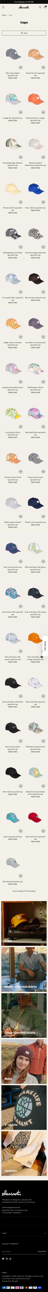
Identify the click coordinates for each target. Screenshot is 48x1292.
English (4, 1272)
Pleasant (20, 1276)
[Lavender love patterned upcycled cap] (35, 324)
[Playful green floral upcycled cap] (35, 368)
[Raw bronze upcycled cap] (35, 279)
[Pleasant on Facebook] (3, 1259)
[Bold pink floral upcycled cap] (35, 413)
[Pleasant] (24, 7)
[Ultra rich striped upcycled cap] (12, 54)
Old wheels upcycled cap (13, 881)
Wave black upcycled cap (13, 792)
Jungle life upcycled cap (12, 118)
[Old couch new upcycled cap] (35, 818)
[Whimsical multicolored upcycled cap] (35, 728)
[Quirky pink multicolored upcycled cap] (12, 368)
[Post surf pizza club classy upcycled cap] (35, 593)
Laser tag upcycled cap (12, 837)
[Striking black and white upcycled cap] (12, 234)
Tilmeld (32, 654)
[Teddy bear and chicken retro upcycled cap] (35, 773)
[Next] (37, 2)
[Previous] (10, 2)
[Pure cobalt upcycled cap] (35, 189)
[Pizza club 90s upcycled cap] (35, 683)
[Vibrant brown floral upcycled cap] (12, 458)
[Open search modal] (40, 7)
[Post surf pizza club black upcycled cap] (12, 683)
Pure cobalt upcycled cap (35, 208)
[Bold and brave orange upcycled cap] (35, 99)
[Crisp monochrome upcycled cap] (35, 458)
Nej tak (32, 660)
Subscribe (42, 1251)
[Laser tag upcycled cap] (12, 818)
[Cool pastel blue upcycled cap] (12, 279)
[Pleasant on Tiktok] (10, 1259)
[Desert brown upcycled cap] (35, 54)
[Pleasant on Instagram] (7, 1259)
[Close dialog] (46, 631)
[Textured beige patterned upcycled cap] (35, 234)
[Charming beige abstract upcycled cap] (12, 144)
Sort (25, 33)
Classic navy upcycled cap (35, 522)
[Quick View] (20, 67)
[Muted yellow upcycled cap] (12, 189)
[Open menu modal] (3, 7)
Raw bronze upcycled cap (35, 298)
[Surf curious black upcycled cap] (12, 728)
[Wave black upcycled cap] (12, 773)
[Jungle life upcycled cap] (12, 99)
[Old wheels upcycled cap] (12, 863)
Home (4, 15)
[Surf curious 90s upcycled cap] (12, 593)
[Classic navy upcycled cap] (35, 503)
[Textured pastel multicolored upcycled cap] (35, 144)
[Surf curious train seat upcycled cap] (12, 548)
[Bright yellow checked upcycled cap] (12, 324)
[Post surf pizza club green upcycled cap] (35, 548)
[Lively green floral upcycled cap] (12, 413)
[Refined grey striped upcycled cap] (12, 503)
